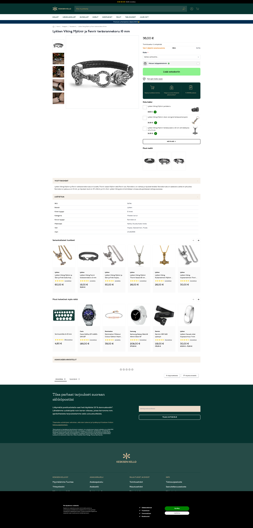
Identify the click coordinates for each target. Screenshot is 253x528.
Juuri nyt (144, 17)
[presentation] (143, 62)
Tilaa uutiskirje (169, 417)
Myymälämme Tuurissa (63, 482)
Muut (118, 17)
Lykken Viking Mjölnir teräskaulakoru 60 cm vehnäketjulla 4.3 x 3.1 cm (168, 129)
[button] (198, 240)
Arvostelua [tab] (59, 379)
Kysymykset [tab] (73, 379)
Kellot (56, 17)
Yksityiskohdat (61, 181)
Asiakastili (94, 487)
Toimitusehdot (136, 482)
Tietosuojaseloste (174, 482)
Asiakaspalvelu (96, 482)
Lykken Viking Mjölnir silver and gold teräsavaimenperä (167, 117)
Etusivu (53, 26)
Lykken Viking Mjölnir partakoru (159, 106)
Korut (95, 17)
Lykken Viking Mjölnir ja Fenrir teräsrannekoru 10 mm (92, 26)
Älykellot (84, 17)
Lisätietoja (59, 197)
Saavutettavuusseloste (176, 487)
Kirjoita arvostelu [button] (191, 375)
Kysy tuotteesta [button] (173, 375)
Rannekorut (73, 26)
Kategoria (64, 26)
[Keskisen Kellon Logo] (62, 9)
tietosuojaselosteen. (60, 425)
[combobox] (130, 9)
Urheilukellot (69, 17)
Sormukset (107, 17)
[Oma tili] (191, 8)
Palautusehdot (136, 487)
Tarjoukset (130, 17)
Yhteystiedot (58, 487)
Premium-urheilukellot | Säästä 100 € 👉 (126, 22)
